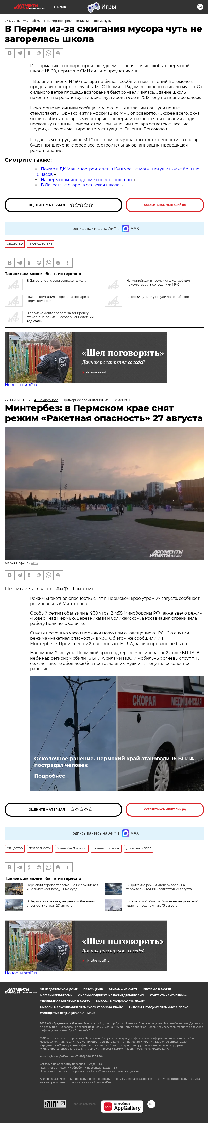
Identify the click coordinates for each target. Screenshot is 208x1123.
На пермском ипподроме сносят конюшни (86, 179)
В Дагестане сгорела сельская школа (80, 185)
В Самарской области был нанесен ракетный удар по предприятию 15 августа (162, 903)
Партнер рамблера (84, 1103)
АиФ (34, 563)
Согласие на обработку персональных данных (71, 1064)
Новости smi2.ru (22, 384)
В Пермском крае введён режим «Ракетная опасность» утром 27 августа (61, 903)
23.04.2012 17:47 (16, 21)
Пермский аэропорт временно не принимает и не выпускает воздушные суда (62, 887)
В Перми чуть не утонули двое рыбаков (157, 297)
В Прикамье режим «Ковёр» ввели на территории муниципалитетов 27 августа (159, 887)
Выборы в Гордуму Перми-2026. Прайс (158, 1007)
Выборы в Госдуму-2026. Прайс (120, 1001)
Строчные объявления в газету (65, 1001)
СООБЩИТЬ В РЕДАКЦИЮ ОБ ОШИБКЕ (67, 1013)
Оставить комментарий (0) (165, 205)
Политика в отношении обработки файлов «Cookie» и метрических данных (90, 1071)
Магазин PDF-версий (56, 995)
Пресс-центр (93, 989)
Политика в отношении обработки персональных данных (78, 1067)
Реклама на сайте (123, 989)
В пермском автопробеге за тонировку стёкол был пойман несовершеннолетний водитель (60, 317)
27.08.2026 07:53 (17, 400)
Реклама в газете (157, 989)
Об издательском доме (59, 989)
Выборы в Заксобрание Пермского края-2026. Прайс (81, 1007)
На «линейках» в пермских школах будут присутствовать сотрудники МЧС (158, 282)
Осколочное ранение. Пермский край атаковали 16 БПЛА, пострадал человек (115, 761)
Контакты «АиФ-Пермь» (168, 995)
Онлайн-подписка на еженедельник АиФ (111, 995)
